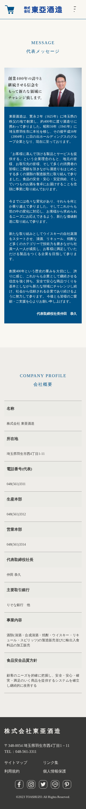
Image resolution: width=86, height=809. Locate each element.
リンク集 (50, 763)
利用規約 (12, 771)
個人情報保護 (54, 771)
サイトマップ (15, 763)
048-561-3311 (26, 752)
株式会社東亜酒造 (33, 731)
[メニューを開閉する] (79, 9)
